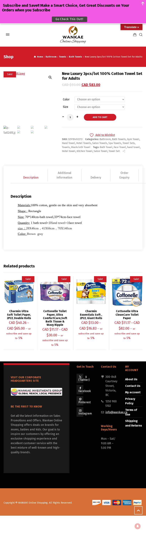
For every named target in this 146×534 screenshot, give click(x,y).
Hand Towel (68, 143)
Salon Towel (100, 151)
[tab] (31, 175)
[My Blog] (73, 34)
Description (30, 177)
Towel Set (114, 151)
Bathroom (51, 57)
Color (66, 99)
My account (132, 392)
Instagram (85, 413)
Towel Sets (128, 143)
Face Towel (120, 147)
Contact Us (132, 386)
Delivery (95, 177)
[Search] (140, 34)
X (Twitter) (84, 378)
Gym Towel (133, 139)
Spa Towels (114, 143)
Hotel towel (68, 151)
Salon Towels (99, 143)
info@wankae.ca (116, 412)
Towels (62, 57)
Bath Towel (106, 147)
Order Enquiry (124, 175)
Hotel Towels (83, 143)
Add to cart (100, 117)
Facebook (84, 391)
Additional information (64, 175)
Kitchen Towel (84, 151)
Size (65, 107)
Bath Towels (75, 57)
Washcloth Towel (80, 147)
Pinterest (84, 402)
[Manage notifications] (137, 526)
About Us (131, 379)
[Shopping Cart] (135, 34)
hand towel (133, 147)
